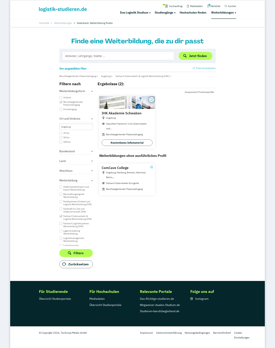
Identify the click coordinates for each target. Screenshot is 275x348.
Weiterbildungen (222, 12)
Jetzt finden (198, 56)
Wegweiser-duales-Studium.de (160, 305)
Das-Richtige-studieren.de (157, 299)
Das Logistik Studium (134, 12)
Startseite (44, 23)
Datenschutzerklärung (169, 332)
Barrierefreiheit (222, 332)
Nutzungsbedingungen (197, 332)
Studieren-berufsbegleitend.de (159, 311)
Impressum (146, 332)
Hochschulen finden (193, 12)
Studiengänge (164, 12)
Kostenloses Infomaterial (127, 142)
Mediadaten (97, 299)
